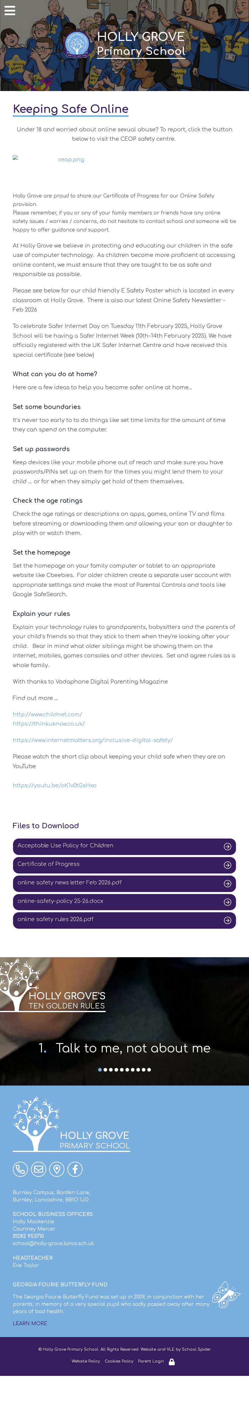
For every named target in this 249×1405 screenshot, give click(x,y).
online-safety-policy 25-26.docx (60, 901)
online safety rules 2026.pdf (56, 919)
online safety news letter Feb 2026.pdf (70, 883)
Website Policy (86, 1361)
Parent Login (151, 1361)
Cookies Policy (119, 1361)
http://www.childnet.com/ (47, 714)
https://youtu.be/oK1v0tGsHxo (55, 785)
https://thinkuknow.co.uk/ (49, 724)
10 (149, 1070)
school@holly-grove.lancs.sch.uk (53, 1243)
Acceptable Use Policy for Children (65, 846)
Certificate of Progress (49, 864)
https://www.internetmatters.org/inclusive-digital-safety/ (93, 740)
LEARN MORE (30, 1323)
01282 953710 (28, 1236)
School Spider (196, 1349)
